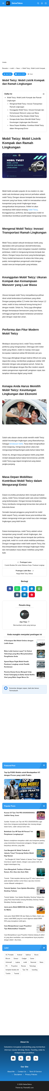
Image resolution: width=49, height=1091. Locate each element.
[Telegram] (32, 588)
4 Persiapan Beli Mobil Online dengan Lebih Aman (18, 642)
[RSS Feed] (35, 1058)
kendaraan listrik (16, 444)
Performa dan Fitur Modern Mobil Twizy (24, 116)
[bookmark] (46, 3)
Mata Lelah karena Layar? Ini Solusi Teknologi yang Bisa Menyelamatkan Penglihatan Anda (18, 653)
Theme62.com (28, 1088)
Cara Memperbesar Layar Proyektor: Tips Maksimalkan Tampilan (18, 927)
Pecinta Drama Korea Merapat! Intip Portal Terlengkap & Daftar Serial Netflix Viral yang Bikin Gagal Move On (19, 674)
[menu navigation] (3, 3)
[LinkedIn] (24, 594)
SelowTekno (17, 3)
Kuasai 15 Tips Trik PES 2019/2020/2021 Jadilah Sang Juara (19, 814)
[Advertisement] (24, 734)
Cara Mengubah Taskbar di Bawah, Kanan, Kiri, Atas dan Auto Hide (17, 870)
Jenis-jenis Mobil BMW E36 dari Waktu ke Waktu (19, 908)
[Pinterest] (32, 594)
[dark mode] (42, 3)
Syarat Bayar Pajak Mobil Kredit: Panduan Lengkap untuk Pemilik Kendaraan (16, 664)
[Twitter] (24, 588)
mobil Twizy (33, 210)
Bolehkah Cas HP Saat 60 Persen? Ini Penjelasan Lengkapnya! (18, 833)
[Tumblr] (17, 594)
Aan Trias (8, 74)
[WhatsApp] (17, 588)
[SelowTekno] (8, 3)
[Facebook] (10, 588)
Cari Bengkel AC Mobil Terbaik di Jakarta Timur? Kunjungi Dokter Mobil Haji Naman (19, 853)
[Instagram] (28, 1058)
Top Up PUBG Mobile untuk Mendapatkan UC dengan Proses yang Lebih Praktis (22, 773)
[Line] (39, 588)
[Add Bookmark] (30, 74)
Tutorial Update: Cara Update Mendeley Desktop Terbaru (19, 889)
